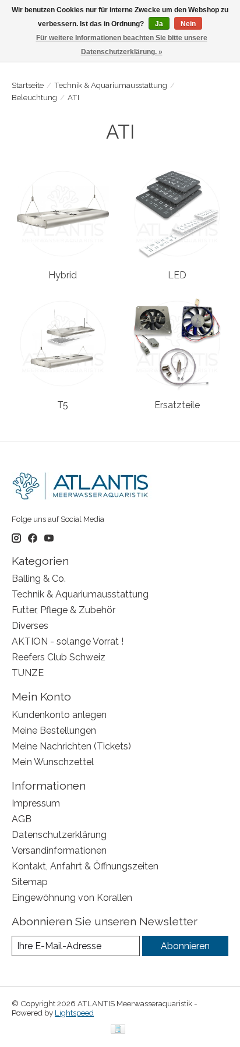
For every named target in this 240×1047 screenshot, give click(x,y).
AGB (21, 819)
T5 (62, 405)
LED (177, 275)
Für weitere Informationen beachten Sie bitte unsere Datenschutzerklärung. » (121, 45)
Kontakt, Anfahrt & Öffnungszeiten (85, 866)
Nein (188, 24)
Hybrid (62, 275)
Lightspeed (74, 1012)
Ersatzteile (177, 405)
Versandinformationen (59, 850)
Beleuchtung (34, 97)
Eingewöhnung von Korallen (72, 897)
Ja (159, 24)
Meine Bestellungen (54, 730)
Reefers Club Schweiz (58, 657)
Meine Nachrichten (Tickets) (71, 746)
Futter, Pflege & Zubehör (63, 610)
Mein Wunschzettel (53, 761)
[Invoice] (118, 1029)
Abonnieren (185, 946)
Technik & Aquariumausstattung (110, 85)
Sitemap (30, 881)
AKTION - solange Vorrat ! (67, 641)
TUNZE (28, 672)
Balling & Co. (39, 578)
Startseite (28, 85)
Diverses (30, 625)
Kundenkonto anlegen (59, 714)
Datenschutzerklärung (59, 834)
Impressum (36, 803)
